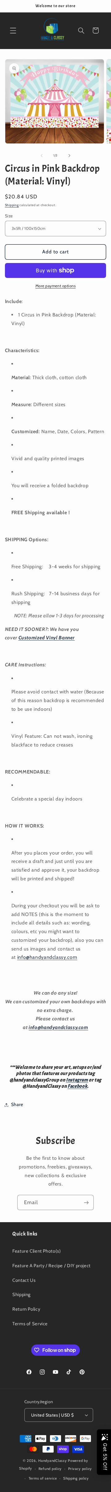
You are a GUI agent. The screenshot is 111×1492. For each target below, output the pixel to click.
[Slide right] (69, 155)
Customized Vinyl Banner (46, 638)
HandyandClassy (53, 1460)
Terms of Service (30, 1323)
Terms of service (43, 1478)
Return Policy (26, 1309)
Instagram (77, 1080)
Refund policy (50, 1469)
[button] (13, 30)
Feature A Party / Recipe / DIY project (51, 1265)
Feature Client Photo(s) (36, 1251)
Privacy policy (80, 1469)
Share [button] (17, 1104)
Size (9, 215)
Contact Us (23, 1280)
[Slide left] (41, 155)
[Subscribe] (86, 1202)
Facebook (77, 1086)
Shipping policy (76, 1478)
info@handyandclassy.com (47, 957)
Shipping (12, 205)
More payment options (55, 285)
